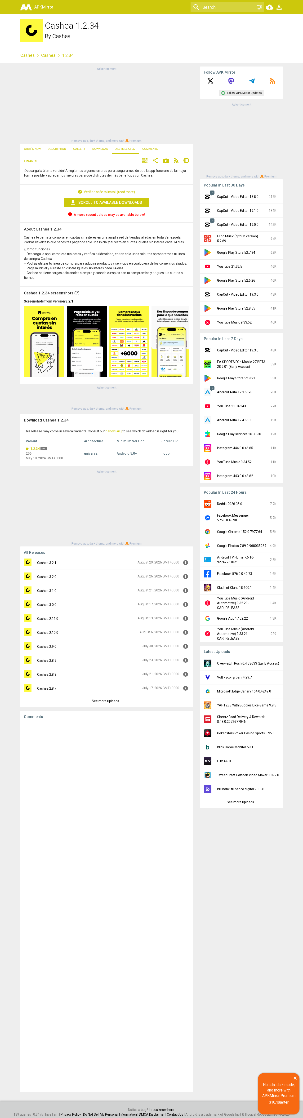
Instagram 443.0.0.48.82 (235, 476)
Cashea (61, 36)
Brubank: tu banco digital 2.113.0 (241, 789)
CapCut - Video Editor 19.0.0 (237, 224)
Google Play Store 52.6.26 (236, 280)
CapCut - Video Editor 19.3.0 (237, 294)
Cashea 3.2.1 (46, 563)
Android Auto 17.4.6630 (234, 420)
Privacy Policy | (72, 1114)
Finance (31, 161)
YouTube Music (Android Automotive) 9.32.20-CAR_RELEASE (235, 603)
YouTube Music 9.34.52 (234, 462)
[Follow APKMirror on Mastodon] (231, 82)
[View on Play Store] (166, 161)
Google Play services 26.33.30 (239, 434)
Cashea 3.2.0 (46, 577)
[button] (144, 161)
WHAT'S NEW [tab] (32, 149)
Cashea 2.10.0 (47, 632)
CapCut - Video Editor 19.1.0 (237, 211)
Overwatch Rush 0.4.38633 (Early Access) (248, 663)
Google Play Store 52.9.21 (236, 378)
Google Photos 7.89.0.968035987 (241, 546)
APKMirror (43, 6)
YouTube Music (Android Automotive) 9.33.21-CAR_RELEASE (235, 633)
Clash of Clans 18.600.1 (234, 588)
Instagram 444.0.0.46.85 (235, 448)
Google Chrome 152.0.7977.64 (239, 532)
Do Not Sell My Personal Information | (111, 1114)
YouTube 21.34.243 (231, 406)
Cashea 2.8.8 (46, 674)
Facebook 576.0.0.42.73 (234, 574)
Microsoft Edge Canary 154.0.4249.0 (244, 691)
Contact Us (175, 1114)
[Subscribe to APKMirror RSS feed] (272, 82)
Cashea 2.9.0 (46, 646)
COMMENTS (150, 149)
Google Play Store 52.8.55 (236, 308)
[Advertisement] (106, 104)
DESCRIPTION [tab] (57, 149)
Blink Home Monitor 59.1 (235, 747)
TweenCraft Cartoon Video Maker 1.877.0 (248, 775)
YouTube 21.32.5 (229, 266)
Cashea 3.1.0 (46, 591)
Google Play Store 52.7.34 (236, 252)
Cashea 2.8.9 (46, 660)
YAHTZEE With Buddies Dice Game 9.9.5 (246, 705)
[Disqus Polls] (106, 782)
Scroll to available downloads (110, 202)
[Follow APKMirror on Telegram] (252, 82)
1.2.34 (35, 449)
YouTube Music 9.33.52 (234, 322)
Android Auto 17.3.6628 (234, 392)
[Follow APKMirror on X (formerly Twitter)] (210, 82)
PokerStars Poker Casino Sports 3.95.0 (246, 733)
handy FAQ (114, 431)
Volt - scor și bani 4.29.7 (234, 677)
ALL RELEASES (125, 149)
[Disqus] (106, 905)
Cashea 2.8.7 (46, 688)
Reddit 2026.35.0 (229, 504)
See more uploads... (106, 701)
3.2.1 (69, 301)
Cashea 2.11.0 (47, 619)
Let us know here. (162, 1110)
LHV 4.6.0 (224, 761)
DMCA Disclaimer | (153, 1114)
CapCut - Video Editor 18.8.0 (237, 197)
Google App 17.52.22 (232, 618)
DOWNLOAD (100, 149)
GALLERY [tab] (79, 149)
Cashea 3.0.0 (46, 605)
